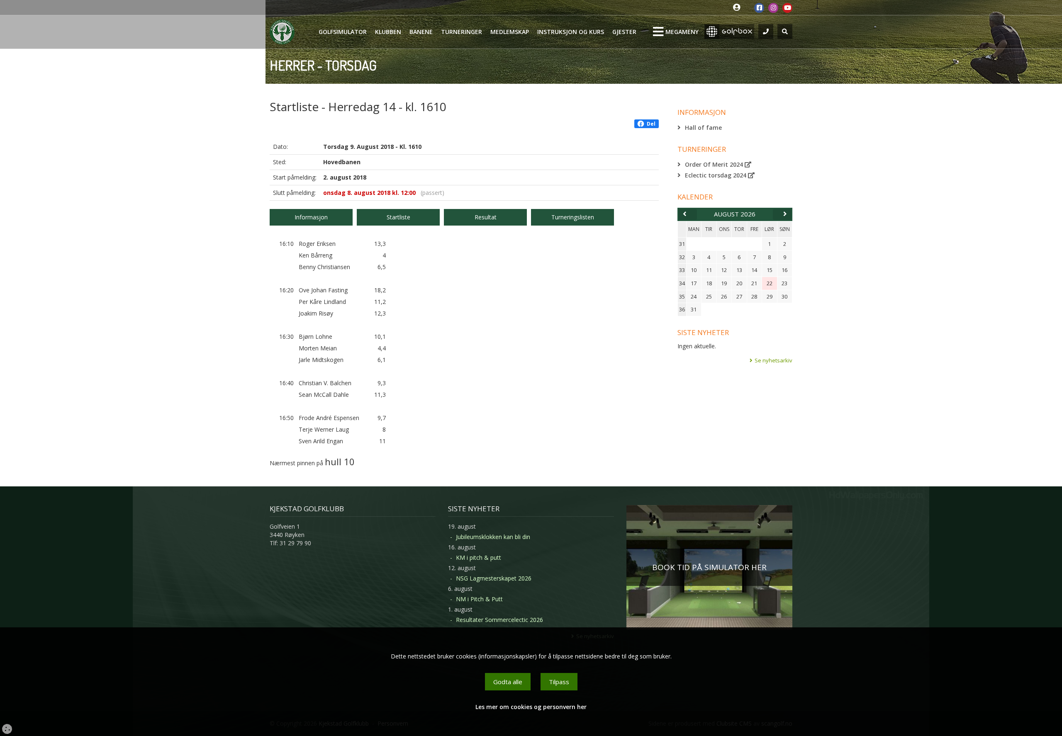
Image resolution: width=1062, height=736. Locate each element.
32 (682, 257)
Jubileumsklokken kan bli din (493, 537)
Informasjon (311, 217)
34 (682, 283)
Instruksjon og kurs (570, 32)
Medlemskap (509, 32)
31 (682, 244)
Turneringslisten (572, 217)
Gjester (624, 32)
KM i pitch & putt (478, 557)
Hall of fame (703, 127)
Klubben (388, 32)
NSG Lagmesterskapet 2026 (493, 578)
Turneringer (461, 32)
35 (682, 296)
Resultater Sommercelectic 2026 (499, 620)
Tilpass (559, 682)
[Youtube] (787, 8)
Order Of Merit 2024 (715, 164)
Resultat (486, 217)
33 (682, 270)
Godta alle (507, 682)
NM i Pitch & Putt (479, 599)
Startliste (398, 217)
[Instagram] (773, 8)
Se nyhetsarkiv (773, 360)
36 (682, 309)
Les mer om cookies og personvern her (531, 707)
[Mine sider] (738, 7)
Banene (421, 32)
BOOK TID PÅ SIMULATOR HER (709, 567)
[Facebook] (759, 8)
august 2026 (734, 214)
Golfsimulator (343, 32)
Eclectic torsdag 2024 (716, 175)
